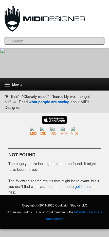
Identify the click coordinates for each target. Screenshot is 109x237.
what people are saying (49, 102)
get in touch (84, 186)
